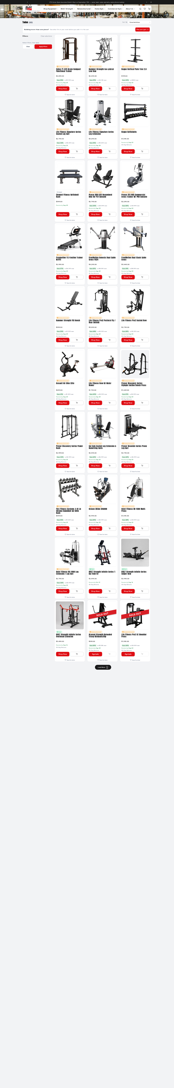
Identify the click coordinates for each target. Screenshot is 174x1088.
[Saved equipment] (145, 9)
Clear (28, 46)
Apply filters (43, 46)
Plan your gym (143, 29)
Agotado (95, 654)
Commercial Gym (115, 9)
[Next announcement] (146, 2)
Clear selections (46, 36)
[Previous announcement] (27, 2)
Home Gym (99, 9)
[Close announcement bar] (151, 2)
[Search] (140, 9)
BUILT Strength (67, 9)
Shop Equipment (50, 9)
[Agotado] (109, 654)
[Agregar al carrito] (76, 88)
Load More (101, 667)
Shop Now (63, 89)
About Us (129, 9)
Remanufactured (84, 9)
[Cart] (149, 9)
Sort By (124, 22)
